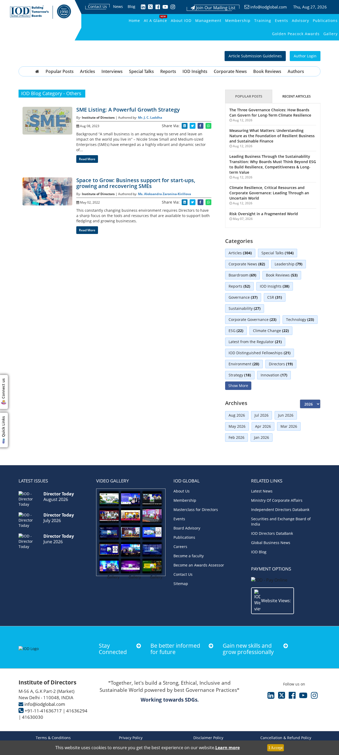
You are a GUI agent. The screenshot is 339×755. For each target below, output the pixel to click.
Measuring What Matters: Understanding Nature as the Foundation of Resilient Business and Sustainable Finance (272, 136)
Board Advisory (186, 528)
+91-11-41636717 (43, 711)
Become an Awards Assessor (198, 565)
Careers (180, 546)
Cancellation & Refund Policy (285, 737)
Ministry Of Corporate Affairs (276, 500)
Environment (244, 363)
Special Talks (141, 71)
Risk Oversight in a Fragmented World (263, 213)
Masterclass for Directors (195, 509)
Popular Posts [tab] (248, 96)
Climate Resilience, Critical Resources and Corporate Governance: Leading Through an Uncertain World (269, 193)
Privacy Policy (130, 737)
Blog (131, 6)
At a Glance (155, 20)
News (118, 6)
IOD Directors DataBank (272, 533)
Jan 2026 (261, 437)
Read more (87, 159)
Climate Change (271, 330)
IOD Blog (258, 551)
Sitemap (180, 583)
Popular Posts (60, 71)
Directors (281, 363)
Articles (87, 71)
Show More (238, 385)
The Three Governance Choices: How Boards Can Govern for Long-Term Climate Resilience (270, 112)
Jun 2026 (285, 415)
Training (262, 20)
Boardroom (242, 275)
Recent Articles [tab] (296, 96)
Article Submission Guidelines (255, 55)
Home (134, 20)
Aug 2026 (237, 415)
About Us (181, 491)
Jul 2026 (262, 415)
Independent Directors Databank (280, 509)
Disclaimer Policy (208, 737)
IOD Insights (194, 71)
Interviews (112, 71)
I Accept (276, 747)
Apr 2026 (263, 426)
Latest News (262, 491)
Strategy (240, 375)
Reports (168, 71)
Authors (296, 71)
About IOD (181, 20)
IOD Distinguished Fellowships (260, 352)
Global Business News (270, 542)
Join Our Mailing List (215, 8)
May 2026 (237, 426)
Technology (300, 319)
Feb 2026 (236, 437)
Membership (238, 20)
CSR (274, 297)
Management (208, 20)
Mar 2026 (288, 426)
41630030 (32, 717)
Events (281, 20)
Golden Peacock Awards (296, 33)
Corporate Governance (252, 319)
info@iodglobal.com (268, 7)
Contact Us (97, 6)
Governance (243, 297)
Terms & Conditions (53, 737)
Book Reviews (267, 71)
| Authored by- (126, 117)
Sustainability (245, 308)
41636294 (76, 711)
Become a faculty (188, 555)
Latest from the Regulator (255, 341)
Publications (325, 20)
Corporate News (230, 71)
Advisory (300, 20)
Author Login (305, 55)
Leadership (288, 263)
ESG (236, 330)
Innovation (274, 375)
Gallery (330, 33)
